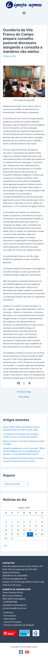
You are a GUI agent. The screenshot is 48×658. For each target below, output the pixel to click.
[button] (24, 13)
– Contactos (7, 612)
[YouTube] (27, 652)
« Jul (5, 545)
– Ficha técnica (9, 616)
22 (42, 530)
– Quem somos (9, 619)
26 (24, 534)
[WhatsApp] (24, 383)
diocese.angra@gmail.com (14, 579)
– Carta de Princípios (11, 622)
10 (12, 526)
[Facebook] (18, 383)
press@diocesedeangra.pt (14, 605)
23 (6, 534)
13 (30, 526)
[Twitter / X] (29, 383)
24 (12, 534)
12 (24, 526)
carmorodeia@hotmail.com (14, 608)
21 (36, 530)
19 (24, 530)
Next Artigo (24, 397)
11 (18, 526)
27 (30, 534)
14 (36, 526)
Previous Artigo (24, 392)
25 (18, 534)
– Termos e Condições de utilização (18, 625)
